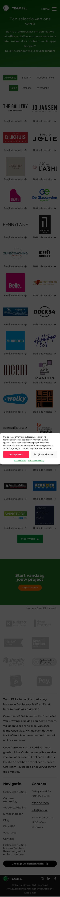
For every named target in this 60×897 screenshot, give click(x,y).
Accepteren (16, 454)
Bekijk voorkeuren (43, 454)
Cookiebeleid (20, 460)
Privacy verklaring (36, 460)
